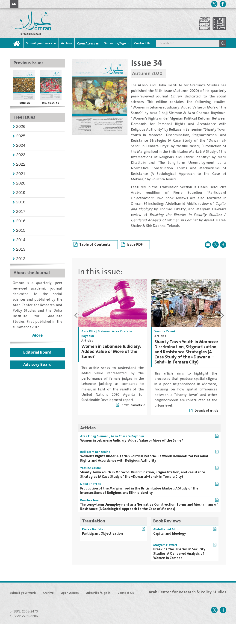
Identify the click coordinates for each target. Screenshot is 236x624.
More (37, 335)
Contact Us (142, 43)
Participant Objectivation (102, 533)
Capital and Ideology (169, 533)
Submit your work (39, 43)
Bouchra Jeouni (91, 500)
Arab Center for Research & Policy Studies (187, 592)
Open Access (86, 43)
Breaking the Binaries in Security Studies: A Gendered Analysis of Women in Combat (179, 553)
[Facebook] (222, 4)
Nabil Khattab (90, 484)
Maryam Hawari (165, 545)
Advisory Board (37, 364)
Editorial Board (37, 352)
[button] (20, 126)
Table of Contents (95, 244)
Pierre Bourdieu (93, 529)
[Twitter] (214, 4)
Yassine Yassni (164, 331)
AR (14, 4)
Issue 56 (24, 103)
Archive (66, 43)
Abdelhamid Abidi (166, 529)
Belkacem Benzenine (95, 451)
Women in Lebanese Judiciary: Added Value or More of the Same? (111, 351)
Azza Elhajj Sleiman (95, 331)
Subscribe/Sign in (116, 43)
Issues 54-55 (50, 103)
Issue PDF (135, 244)
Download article (133, 405)
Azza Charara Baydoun (127, 436)
